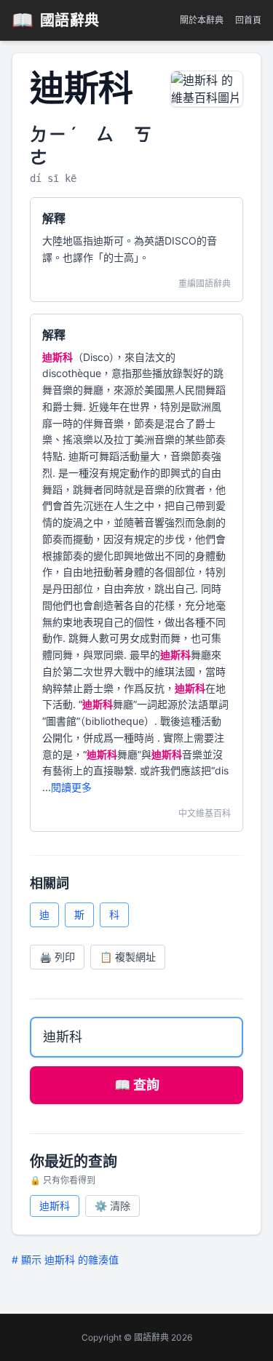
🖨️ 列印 (57, 957)
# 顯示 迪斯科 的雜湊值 (65, 1259)
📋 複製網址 (128, 957)
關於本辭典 (201, 20)
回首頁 (248, 20)
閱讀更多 (71, 787)
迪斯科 (54, 1205)
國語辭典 (56, 20)
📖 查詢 (136, 1084)
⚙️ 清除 (112, 1205)
